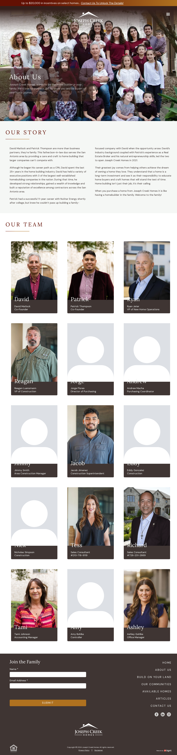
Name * (14, 669)
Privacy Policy (84, 750)
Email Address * (19, 680)
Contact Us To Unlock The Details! (98, 3)
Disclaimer (98, 750)
